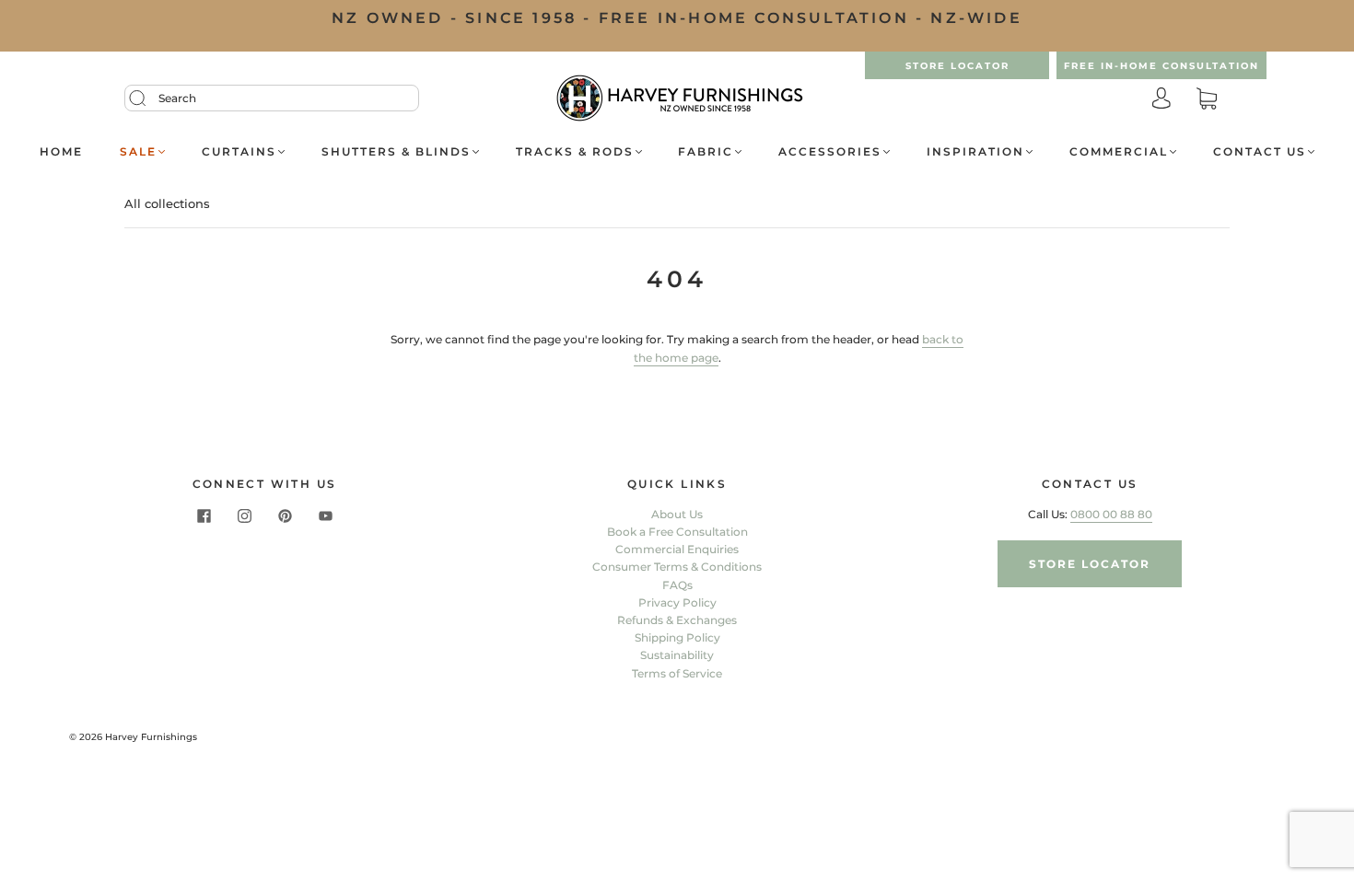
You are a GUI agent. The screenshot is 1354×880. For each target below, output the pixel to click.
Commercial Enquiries (677, 549)
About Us (677, 514)
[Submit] (149, 98)
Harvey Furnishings (151, 737)
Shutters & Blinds (396, 151)
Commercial (1118, 151)
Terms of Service (677, 673)
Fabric (705, 151)
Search (177, 98)
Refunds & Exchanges (677, 620)
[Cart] (1207, 100)
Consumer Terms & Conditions (677, 566)
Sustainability (677, 655)
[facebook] (203, 516)
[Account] (1161, 100)
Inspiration (975, 151)
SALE (138, 151)
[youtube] (325, 516)
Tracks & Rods (575, 151)
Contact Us (1259, 151)
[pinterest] (284, 516)
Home (61, 151)
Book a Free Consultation (677, 531)
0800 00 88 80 (1111, 514)
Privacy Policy (677, 602)
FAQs (677, 585)
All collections (167, 203)
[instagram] (244, 516)
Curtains (239, 151)
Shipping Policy (677, 637)
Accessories (829, 151)
